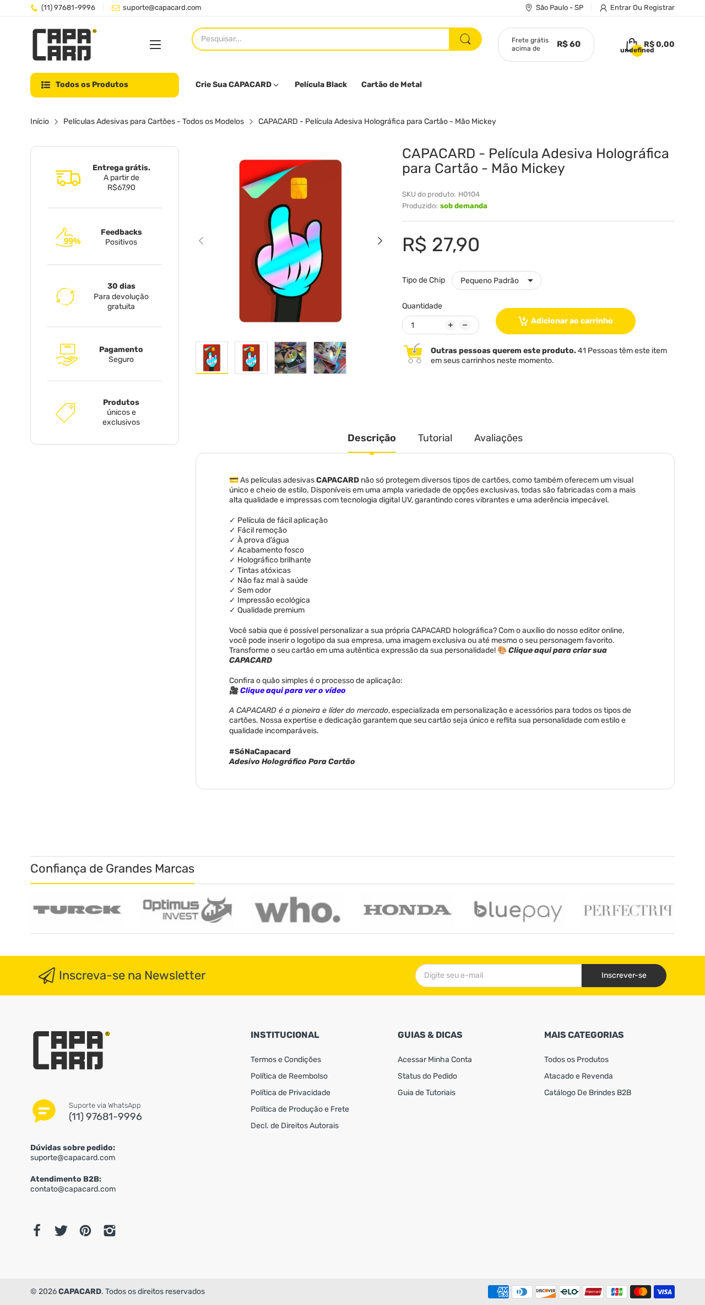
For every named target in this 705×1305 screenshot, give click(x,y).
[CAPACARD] (64, 45)
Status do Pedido (427, 1076)
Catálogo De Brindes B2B (587, 1092)
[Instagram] (109, 1230)
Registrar (659, 7)
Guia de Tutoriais (426, 1092)
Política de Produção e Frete (300, 1109)
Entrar (621, 7)
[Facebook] (37, 1230)
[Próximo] (201, 240)
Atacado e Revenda (578, 1076)
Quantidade (422, 306)
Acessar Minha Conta (435, 1059)
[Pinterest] (85, 1230)
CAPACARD (79, 1291)
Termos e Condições (286, 1059)
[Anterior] (380, 240)
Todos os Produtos (576, 1059)
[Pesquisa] (465, 39)
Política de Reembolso (289, 1076)
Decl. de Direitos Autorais (295, 1125)
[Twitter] (61, 1230)
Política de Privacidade (290, 1092)
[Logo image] (77, 910)
